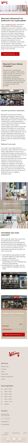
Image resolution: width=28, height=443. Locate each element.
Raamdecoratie (5, 366)
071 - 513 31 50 (5, 419)
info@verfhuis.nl (7, 329)
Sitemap (25, 433)
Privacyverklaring (16, 433)
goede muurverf (11, 25)
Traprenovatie (4, 374)
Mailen (20, 441)
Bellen (14, 441)
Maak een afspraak (9, 54)
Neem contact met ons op (12, 334)
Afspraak (8, 441)
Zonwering (3, 369)
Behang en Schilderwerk (7, 376)
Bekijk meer (11, 210)
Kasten (3, 371)
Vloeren (3, 379)
